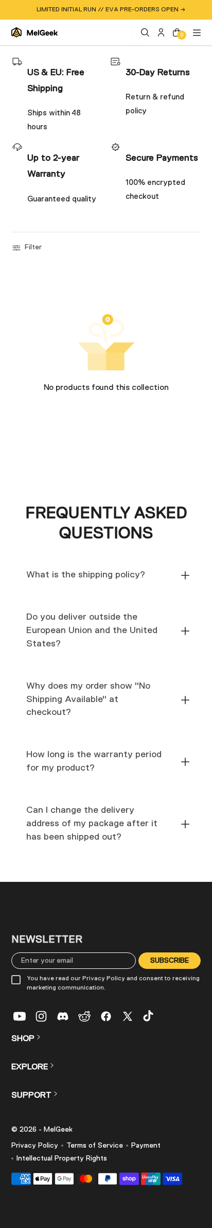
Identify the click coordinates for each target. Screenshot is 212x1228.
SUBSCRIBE (169, 960)
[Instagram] (41, 1016)
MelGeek (58, 1129)
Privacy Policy (34, 1145)
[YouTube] (19, 1016)
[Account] (160, 32)
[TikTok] (149, 1016)
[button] (28, 248)
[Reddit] (84, 1016)
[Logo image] (34, 32)
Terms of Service (94, 1145)
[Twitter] (127, 1016)
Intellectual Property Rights (61, 1158)
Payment (146, 1145)
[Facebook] (106, 1016)
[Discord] (63, 1016)
